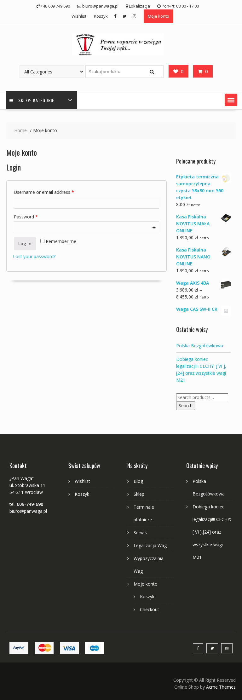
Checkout (149, 609)
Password (26, 217)
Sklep (139, 494)
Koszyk (101, 16)
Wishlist (79, 16)
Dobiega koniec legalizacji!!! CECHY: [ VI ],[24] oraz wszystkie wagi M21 (212, 532)
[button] (231, 100)
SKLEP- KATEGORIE (36, 100)
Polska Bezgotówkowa (199, 346)
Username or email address (44, 192)
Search (186, 405)
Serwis (140, 532)
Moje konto (158, 16)
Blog (138, 481)
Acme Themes (221, 687)
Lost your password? (34, 256)
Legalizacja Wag (150, 545)
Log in (25, 243)
